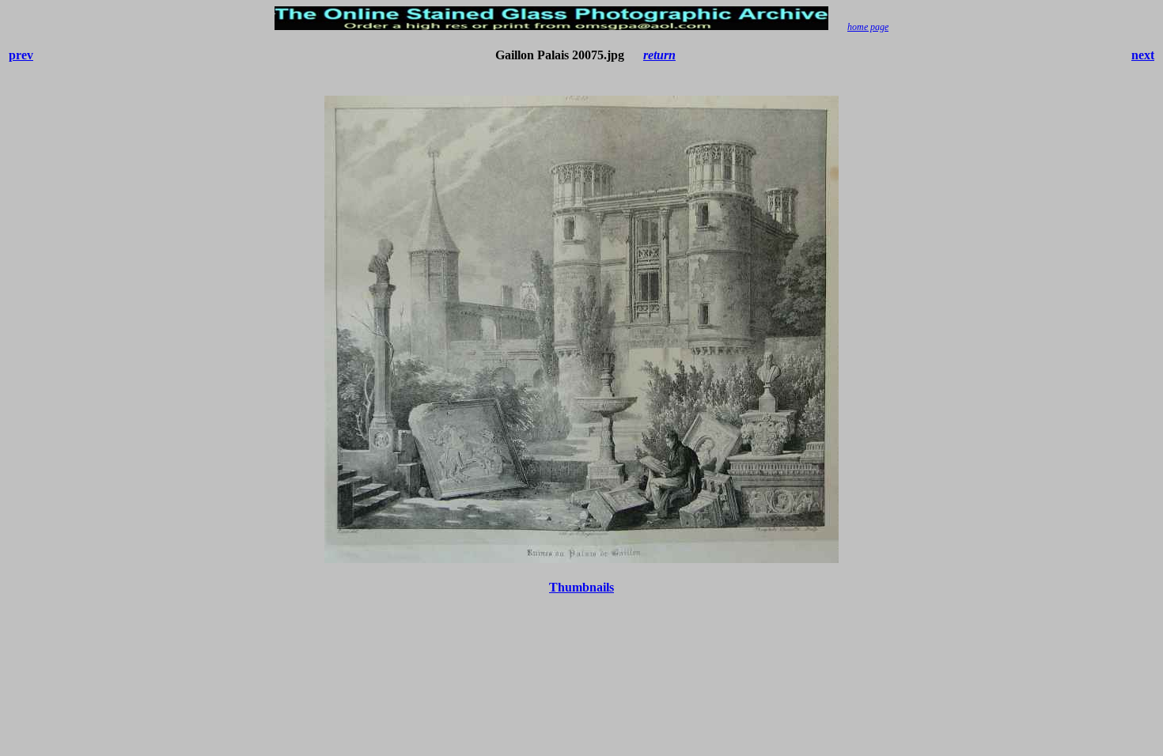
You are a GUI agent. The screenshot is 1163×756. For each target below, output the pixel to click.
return (659, 55)
